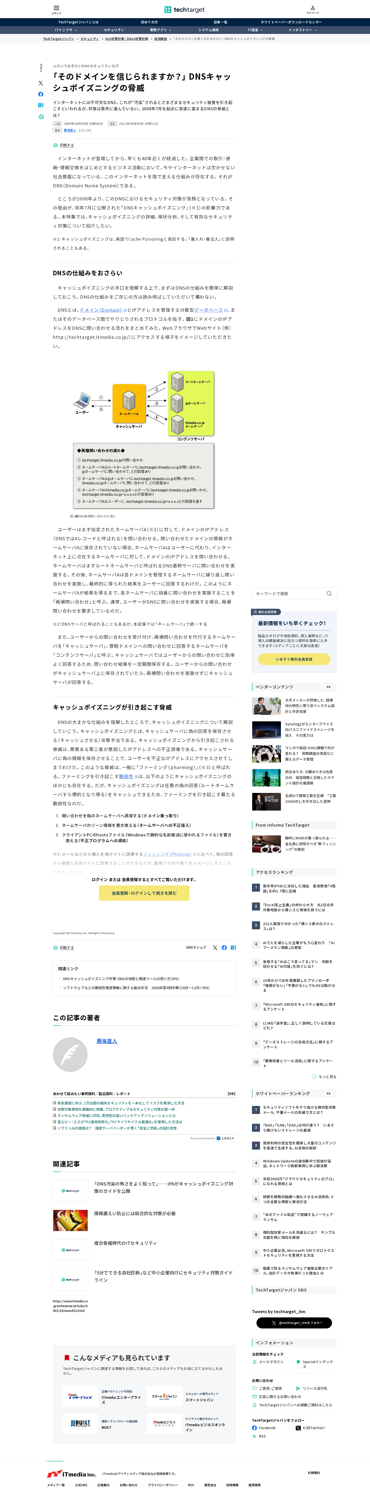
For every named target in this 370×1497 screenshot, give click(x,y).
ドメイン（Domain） (101, 309)
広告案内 (103, 1485)
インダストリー (300, 29)
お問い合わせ (129, 1485)
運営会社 (210, 1485)
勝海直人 (107, 1040)
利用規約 (314, 1472)
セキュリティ (114, 29)
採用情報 (232, 1485)
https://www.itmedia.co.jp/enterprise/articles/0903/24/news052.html (70, 1306)
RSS (191, 1485)
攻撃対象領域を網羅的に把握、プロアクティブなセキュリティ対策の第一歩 (116, 1109)
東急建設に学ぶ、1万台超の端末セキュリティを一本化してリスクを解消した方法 (120, 1102)
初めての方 (149, 22)
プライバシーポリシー (163, 1485)
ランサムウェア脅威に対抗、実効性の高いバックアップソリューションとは (116, 1115)
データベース (208, 309)
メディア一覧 (56, 1485)
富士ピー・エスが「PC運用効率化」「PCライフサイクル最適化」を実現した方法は (119, 1121)
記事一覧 (220, 22)
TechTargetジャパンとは (78, 22)
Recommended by (203, 1138)
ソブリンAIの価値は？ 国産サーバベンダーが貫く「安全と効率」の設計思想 (117, 1128)
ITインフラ (63, 29)
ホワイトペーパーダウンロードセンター (291, 22)
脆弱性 (126, 776)
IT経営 (253, 29)
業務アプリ (158, 29)
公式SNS (81, 1485)
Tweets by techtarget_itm (278, 1311)
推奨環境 (254, 1485)
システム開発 (208, 29)
